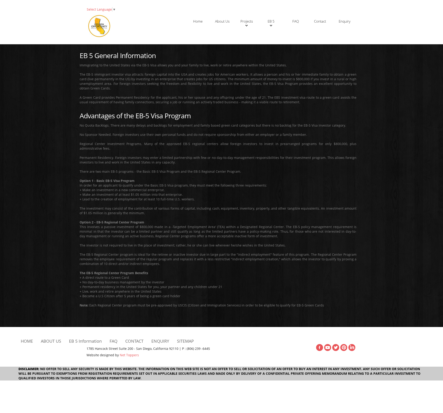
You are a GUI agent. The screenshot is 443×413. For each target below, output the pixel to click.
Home (198, 21)
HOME (27, 341)
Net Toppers (129, 355)
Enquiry (344, 21)
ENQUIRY (160, 341)
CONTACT (134, 341)
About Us (222, 21)
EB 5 (271, 21)
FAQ (295, 21)
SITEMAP (185, 341)
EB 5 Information (85, 341)
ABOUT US (51, 341)
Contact (320, 21)
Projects (246, 21)
